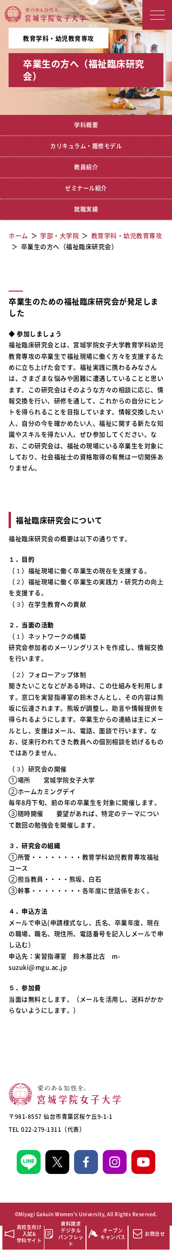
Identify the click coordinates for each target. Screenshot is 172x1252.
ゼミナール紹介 (86, 188)
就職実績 (86, 209)
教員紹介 (86, 167)
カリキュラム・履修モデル (86, 146)
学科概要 (86, 125)
